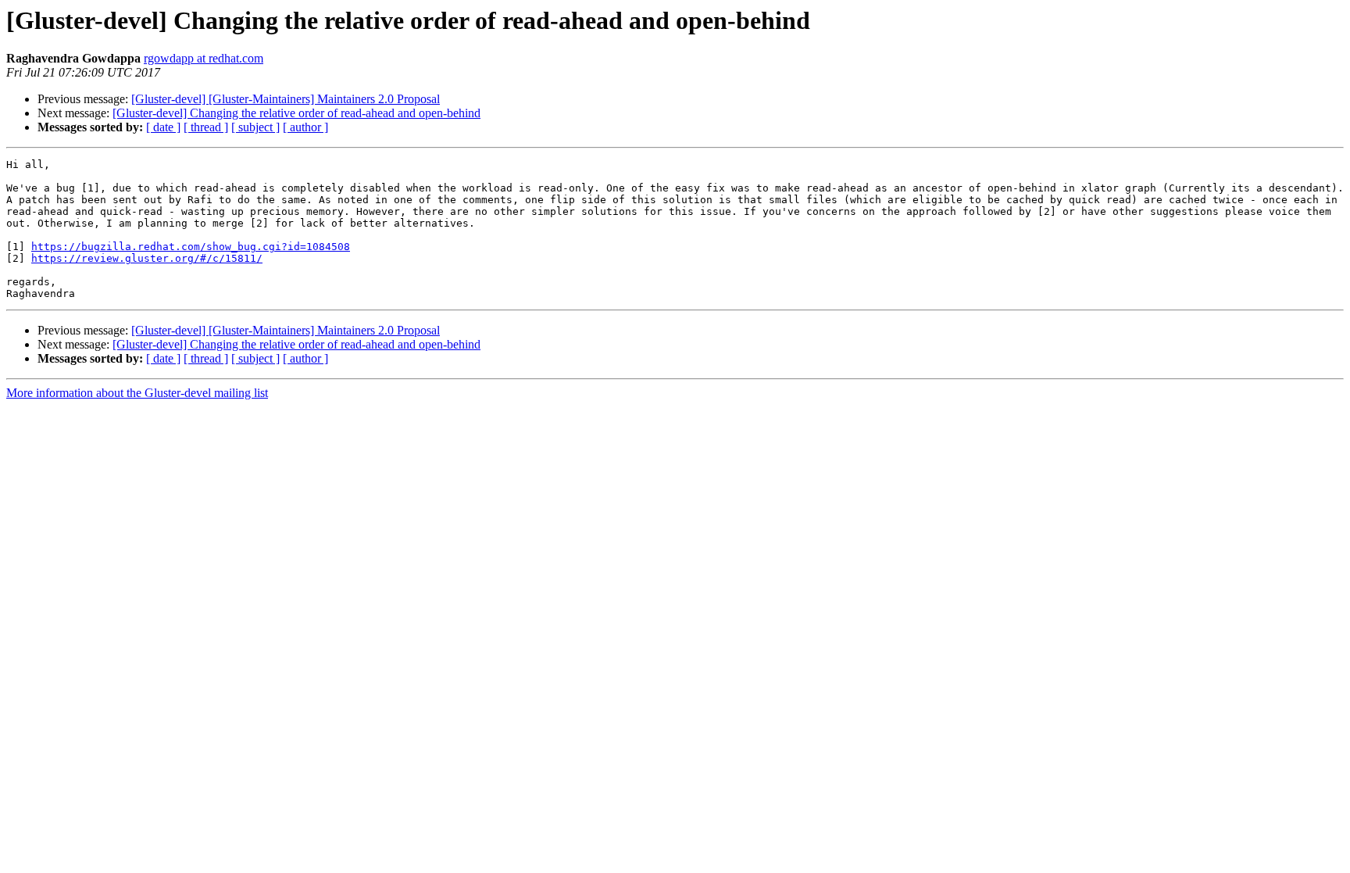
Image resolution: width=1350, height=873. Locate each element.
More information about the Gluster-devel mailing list (137, 392)
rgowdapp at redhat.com (203, 58)
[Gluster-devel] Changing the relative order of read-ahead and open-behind (296, 113)
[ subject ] (255, 127)
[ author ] (305, 127)
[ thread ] (206, 127)
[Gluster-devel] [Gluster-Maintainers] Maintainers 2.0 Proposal (285, 99)
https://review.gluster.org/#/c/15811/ (146, 258)
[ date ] (163, 127)
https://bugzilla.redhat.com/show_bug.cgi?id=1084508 (190, 246)
